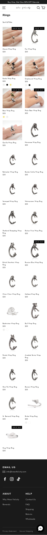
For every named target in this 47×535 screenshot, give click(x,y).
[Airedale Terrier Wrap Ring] (34, 343)
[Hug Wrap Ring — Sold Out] (12, 435)
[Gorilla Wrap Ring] (12, 130)
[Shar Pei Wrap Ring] (12, 374)
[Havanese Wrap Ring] (34, 130)
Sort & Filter (7, 22)
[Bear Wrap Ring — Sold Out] (12, 98)
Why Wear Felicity (11, 499)
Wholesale (30, 519)
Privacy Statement (9, 531)
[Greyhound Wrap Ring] (34, 66)
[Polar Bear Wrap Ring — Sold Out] (34, 98)
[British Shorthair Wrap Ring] (12, 250)
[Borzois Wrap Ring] (34, 374)
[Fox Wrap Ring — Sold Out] (34, 37)
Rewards (6, 504)
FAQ (28, 504)
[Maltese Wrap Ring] (34, 282)
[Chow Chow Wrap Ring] (12, 282)
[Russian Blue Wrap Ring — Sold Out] (34, 250)
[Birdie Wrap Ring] (34, 404)
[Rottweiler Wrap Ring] (12, 159)
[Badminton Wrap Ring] (12, 311)
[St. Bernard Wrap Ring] (12, 404)
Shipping (30, 509)
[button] (38, 8)
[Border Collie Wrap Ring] (34, 159)
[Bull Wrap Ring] (34, 311)
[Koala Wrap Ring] (12, 66)
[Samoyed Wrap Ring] (12, 189)
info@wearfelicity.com (16, 472)
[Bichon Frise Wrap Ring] (34, 218)
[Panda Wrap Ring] (12, 343)
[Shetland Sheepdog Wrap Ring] (12, 218)
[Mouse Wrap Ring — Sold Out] (12, 37)
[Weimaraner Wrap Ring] (34, 189)
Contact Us (31, 499)
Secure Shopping (26, 531)
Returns (29, 514)
